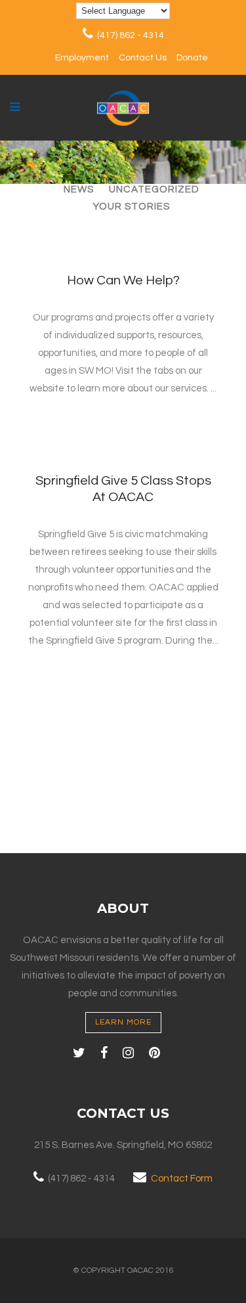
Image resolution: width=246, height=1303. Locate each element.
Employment (82, 57)
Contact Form (182, 1178)
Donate (192, 57)
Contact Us (143, 57)
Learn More (123, 1022)
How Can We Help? (123, 280)
